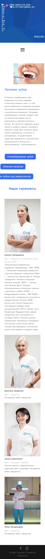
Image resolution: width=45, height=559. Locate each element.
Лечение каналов (13, 166)
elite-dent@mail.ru (24, 7)
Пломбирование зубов (20, 156)
